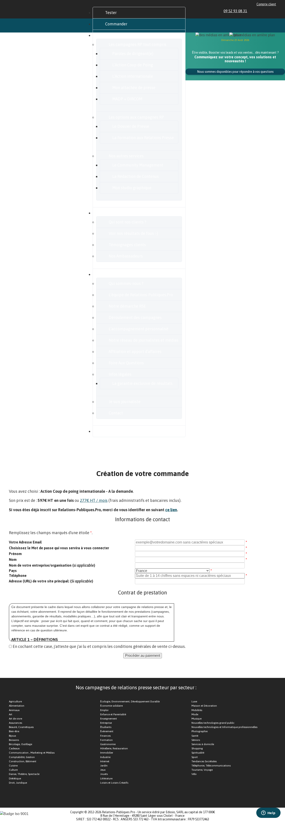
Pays (13, 571)
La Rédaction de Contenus (135, 176)
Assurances (15, 722)
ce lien (171, 509)
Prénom (15, 554)
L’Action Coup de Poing (132, 65)
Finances (105, 735)
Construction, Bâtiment (22, 761)
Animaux (14, 710)
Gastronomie (108, 744)
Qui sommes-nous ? (126, 283)
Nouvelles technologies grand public (212, 722)
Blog (109, 431)
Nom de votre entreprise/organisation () (52, 565)
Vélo (194, 774)
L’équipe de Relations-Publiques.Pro (141, 294)
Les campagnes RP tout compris (137, 44)
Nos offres (114, 35)
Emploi (104, 710)
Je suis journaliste (124, 401)
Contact (116, 413)
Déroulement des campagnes (135, 317)
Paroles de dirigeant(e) (132, 53)
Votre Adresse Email (25, 542)
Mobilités (196, 710)
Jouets (104, 774)
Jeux (103, 769)
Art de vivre (15, 718)
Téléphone (17, 576)
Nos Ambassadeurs (126, 256)
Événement (106, 731)
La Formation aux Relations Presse (143, 137)
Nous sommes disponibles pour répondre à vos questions (235, 71)
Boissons (14, 740)
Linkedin (254, 11)
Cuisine (13, 765)
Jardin (104, 765)
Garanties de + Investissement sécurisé (59, 452)
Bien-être (14, 731)
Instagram (269, 11)
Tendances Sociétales (204, 761)
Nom (12, 559)
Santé (194, 735)
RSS (274, 11)
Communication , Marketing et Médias (32, 752)
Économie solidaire (111, 705)
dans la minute (41, 463)
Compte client (266, 4)
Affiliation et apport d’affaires (135, 351)
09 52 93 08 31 (235, 11)
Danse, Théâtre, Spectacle (24, 774)
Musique (196, 718)
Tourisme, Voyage (202, 769)
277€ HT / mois (94, 500)
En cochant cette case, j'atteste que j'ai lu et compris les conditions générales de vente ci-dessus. (99, 646)
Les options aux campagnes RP (136, 117)
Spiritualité (197, 752)
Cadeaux (14, 748)
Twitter (264, 11)
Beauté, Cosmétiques (21, 727)
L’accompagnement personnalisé (138, 328)
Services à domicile (202, 744)
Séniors (195, 740)
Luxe (194, 701)
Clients (111, 213)
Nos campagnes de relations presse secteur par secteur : (136, 687)
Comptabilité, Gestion (22, 757)
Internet (104, 761)
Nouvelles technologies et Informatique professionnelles (224, 727)
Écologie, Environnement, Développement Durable (130, 701)
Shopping (197, 748)
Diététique (15, 778)
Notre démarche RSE (127, 306)
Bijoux (12, 735)
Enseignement (108, 718)
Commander (116, 24)
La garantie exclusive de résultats (142, 383)
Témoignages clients (127, 244)
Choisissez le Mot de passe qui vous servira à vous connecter (59, 548)
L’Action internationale (132, 76)
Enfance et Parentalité (113, 714)
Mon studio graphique (131, 187)
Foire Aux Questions (126, 363)
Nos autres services (126, 156)
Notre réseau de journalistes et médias (143, 340)
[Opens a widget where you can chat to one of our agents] (268, 813)
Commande (185, 452)
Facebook (259, 11)
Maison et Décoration (204, 705)
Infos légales (120, 374)
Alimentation (16, 705)
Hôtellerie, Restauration (114, 748)
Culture (13, 769)
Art (10, 714)
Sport (194, 757)
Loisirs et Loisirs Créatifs (114, 782)
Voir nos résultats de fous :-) (133, 233)
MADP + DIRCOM (127, 99)
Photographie (199, 731)
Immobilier (106, 752)
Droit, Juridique (18, 782)
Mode (194, 714)
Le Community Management (137, 165)
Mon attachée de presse (133, 87)
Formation (106, 740)
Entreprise (106, 722)
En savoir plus (117, 274)
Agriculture (15, 701)
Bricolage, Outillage (20, 744)
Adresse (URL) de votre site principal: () (51, 581)
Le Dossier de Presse (130, 126)
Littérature (106, 778)
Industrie (105, 757)
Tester (111, 12)
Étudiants (105, 727)
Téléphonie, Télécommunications (211, 765)
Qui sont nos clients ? (127, 222)
